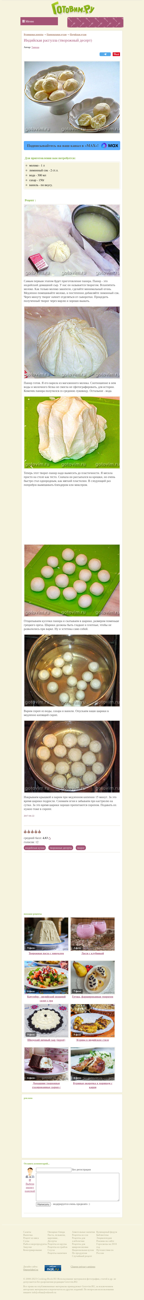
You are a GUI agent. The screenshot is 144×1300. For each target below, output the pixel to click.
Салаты (27, 1232)
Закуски (27, 1247)
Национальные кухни (57, 34)
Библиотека (102, 1235)
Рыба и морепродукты (35, 1244)
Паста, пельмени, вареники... (56, 1236)
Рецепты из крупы (57, 1244)
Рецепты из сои (80, 1235)
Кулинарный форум (106, 1232)
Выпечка (28, 1235)
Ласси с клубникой (92, 953)
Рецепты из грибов (57, 1247)
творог (81, 848)
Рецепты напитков (57, 1253)
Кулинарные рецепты (33, 34)
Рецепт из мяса (31, 1238)
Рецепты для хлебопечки (78, 1239)
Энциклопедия (104, 1238)
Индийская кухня (34, 848)
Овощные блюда (56, 1232)
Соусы (51, 1250)
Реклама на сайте (105, 1241)
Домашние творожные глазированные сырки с (46, 1085)
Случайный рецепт (82, 1256)
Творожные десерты (61, 848)
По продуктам (79, 1253)
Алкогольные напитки (83, 1232)
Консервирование (32, 1250)
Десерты (52, 1241)
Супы (26, 1241)
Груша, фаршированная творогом (92, 996)
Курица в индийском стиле (92, 1040)
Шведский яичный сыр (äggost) (46, 1040)
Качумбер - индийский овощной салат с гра (46, 998)
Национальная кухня (83, 1250)
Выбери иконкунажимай (30, 1185)
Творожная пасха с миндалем (46, 953)
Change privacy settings (83, 1266)
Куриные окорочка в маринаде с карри (92, 1085)
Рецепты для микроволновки (80, 1245)
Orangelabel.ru (30, 1269)
